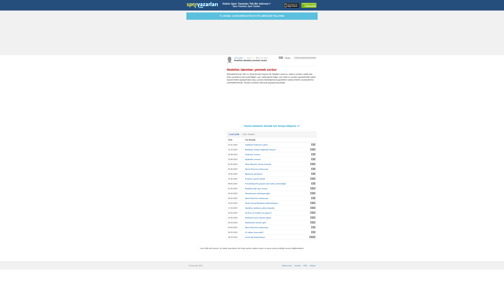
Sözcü (249, 58)
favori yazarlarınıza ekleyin (306, 58)
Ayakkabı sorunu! (253, 159)
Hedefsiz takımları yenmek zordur (250, 60)
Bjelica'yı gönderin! (253, 174)
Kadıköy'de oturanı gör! (255, 223)
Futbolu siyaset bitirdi (255, 179)
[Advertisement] (174, 51)
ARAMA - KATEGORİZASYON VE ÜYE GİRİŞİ (253, 16)
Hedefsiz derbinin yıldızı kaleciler (260, 208)
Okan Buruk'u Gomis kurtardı (258, 164)
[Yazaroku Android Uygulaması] (308, 5)
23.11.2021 (263, 58)
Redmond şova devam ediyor (258, 218)
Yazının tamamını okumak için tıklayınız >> (272, 126)
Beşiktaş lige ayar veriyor (256, 188)
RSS (305, 266)
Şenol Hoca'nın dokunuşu (256, 169)
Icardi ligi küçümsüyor (255, 237)
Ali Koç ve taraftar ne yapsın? (258, 213)
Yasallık (297, 266)
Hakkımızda (287, 266)
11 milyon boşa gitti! (254, 232)
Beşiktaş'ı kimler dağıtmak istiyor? (260, 150)
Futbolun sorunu (252, 154)
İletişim (313, 266)
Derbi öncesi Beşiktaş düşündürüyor (261, 203)
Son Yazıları (249, 134)
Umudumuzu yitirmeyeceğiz (257, 193)
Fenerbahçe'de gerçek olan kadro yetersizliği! (265, 184)
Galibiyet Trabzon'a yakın (256, 145)
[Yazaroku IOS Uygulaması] (291, 5)
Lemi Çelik (238, 58)
